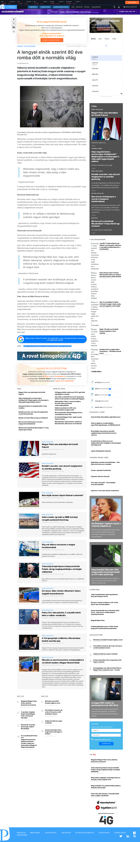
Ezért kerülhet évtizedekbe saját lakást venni (105, 417)
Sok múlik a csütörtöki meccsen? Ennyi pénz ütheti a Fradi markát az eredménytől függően (70, 398)
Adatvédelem (66, 833)
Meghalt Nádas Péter (98, 620)
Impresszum (21, 833)
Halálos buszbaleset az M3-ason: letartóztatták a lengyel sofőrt (65, 409)
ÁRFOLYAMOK (132, 2)
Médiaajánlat (35, 833)
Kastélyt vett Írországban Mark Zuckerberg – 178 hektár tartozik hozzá (110, 351)
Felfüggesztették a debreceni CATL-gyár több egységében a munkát (70, 393)
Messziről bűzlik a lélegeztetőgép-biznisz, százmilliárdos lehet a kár (69, 413)
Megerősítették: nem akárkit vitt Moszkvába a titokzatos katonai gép (106, 786)
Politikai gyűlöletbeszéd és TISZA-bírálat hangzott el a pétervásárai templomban (104, 627)
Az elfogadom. (102, 739)
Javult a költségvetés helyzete (101, 451)
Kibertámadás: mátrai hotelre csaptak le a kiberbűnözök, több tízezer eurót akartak (68, 422)
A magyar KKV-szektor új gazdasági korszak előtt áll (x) (104, 704)
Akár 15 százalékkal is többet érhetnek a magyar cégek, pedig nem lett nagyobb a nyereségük (110, 304)
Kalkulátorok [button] (96, 7)
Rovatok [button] (86, 7)
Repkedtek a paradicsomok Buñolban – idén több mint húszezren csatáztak (105, 463)
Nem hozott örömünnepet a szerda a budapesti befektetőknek (31, 423)
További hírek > (96, 371)
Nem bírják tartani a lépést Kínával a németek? (62, 495)
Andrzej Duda (42, 346)
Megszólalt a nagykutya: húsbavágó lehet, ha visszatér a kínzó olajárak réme (105, 778)
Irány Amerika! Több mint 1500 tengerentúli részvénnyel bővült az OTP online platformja (105, 572)
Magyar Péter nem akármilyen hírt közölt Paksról (32, 393)
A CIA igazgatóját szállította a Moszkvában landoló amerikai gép (61, 639)
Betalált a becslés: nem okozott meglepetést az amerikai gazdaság (33, 413)
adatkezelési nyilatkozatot (100, 739)
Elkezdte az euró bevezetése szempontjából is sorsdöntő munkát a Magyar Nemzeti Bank (63, 661)
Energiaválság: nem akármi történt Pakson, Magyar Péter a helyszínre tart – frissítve (107, 669)
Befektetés (79, 7)
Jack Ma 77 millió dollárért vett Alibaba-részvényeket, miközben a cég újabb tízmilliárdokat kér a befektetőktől (110, 246)
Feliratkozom (106, 743)
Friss (72, 7)
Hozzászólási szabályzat (85, 833)
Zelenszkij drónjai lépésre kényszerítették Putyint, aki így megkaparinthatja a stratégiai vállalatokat (62, 569)
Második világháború (64, 346)
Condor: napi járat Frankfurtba (101, 470)
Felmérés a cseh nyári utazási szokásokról (105, 490)
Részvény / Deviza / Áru (97, 193)
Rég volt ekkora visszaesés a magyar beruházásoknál (58, 546)
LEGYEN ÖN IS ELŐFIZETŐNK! (52, 368)
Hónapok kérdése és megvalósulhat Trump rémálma (33, 407)
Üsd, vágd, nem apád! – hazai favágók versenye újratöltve (103, 483)
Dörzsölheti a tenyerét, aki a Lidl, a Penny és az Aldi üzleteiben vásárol (53, 712)
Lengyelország (52, 346)
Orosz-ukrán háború (106, 21)
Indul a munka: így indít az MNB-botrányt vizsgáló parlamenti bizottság (60, 518)
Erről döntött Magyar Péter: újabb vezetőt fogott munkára (68, 418)
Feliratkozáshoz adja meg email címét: (102, 727)
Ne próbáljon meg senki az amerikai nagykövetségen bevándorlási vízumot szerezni (103, 433)
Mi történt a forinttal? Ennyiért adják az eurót (52, 702)
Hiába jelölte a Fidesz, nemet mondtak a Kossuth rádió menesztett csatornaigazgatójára (68, 403)
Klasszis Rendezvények (61, 7)
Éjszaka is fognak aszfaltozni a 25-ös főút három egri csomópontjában (104, 603)
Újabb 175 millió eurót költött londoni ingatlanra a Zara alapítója (109, 331)
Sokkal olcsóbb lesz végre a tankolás (53, 722)
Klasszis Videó (45, 7)
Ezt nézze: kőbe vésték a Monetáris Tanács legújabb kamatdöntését (61, 592)
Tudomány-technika (96, 148)
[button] (119, 7)
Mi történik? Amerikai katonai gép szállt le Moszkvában (28, 726)
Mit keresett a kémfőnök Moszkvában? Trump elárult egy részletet (34, 428)
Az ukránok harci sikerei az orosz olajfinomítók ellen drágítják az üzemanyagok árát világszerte (106, 443)
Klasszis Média (22, 835)
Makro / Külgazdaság (26, 46)
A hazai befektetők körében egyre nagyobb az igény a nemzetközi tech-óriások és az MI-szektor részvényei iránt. (105, 581)
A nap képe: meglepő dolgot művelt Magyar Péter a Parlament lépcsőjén (28, 715)
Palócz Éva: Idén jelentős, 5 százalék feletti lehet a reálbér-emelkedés (61, 614)
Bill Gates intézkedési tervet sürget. (102, 165)
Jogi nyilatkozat (51, 833)
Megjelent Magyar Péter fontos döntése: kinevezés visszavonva (29, 703)
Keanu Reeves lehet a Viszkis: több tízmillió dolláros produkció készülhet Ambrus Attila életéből (110, 274)
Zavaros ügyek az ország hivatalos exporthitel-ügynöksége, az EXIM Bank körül (105, 424)
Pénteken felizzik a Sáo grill (100, 476)
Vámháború (33, 7)
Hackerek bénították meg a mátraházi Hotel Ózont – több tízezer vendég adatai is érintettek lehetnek (105, 612)
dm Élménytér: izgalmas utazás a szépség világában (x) (106, 524)
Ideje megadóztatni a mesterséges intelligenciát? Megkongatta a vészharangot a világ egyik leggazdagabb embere (33, 400)
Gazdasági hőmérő (13, 11)
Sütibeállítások (120, 833)
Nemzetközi (94, 218)
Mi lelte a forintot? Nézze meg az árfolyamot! (33, 418)
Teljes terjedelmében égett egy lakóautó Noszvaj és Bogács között (104, 595)
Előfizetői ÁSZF (104, 833)
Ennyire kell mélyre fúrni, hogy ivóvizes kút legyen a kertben (53, 732)
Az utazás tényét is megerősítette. (101, 230)
